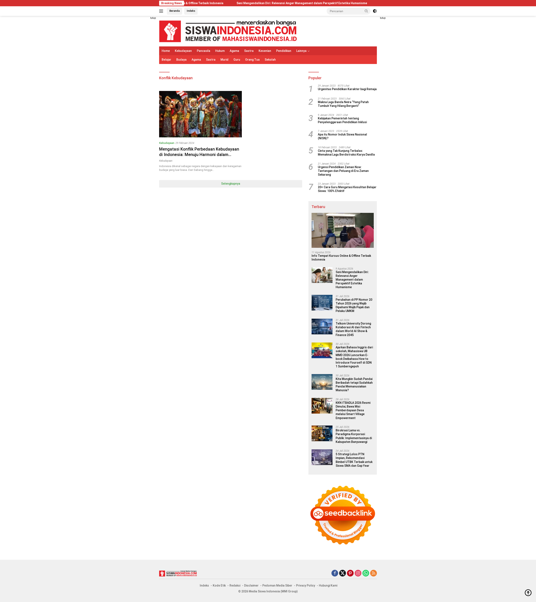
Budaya (181, 59)
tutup (153, 18)
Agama (234, 50)
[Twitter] (342, 573)
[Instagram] (358, 573)
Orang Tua (252, 59)
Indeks (191, 10)
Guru (236, 59)
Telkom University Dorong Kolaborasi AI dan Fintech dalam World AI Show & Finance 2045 (353, 329)
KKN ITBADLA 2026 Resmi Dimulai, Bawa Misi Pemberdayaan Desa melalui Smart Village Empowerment (353, 410)
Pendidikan (283, 50)
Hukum (220, 50)
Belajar (166, 59)
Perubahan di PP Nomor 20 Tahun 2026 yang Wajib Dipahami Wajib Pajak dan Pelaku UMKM (354, 305)
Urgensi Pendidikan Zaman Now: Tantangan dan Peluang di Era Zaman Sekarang (343, 170)
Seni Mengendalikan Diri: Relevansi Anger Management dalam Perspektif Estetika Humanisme (275, 3)
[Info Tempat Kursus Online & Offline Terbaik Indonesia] (343, 230)
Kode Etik (219, 585)
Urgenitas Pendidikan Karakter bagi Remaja (347, 89)
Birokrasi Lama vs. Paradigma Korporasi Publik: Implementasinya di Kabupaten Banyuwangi (354, 436)
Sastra (249, 50)
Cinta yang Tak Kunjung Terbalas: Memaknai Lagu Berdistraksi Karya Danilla (346, 152)
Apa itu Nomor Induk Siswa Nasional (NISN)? (342, 136)
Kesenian (265, 50)
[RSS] (373, 573)
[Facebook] (334, 573)
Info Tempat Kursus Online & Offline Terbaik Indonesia (341, 257)
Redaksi (234, 585)
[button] (366, 11)
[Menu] (162, 11)
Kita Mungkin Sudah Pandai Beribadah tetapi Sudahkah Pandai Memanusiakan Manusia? (354, 384)
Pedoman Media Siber (277, 585)
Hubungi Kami (328, 585)
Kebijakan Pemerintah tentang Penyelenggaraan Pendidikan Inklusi (342, 120)
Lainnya (301, 50)
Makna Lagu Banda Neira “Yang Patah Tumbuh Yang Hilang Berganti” (343, 103)
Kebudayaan (183, 50)
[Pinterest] (350, 573)
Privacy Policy (305, 585)
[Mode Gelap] (375, 11)
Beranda (174, 10)
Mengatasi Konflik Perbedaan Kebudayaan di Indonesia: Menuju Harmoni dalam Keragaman (199, 154)
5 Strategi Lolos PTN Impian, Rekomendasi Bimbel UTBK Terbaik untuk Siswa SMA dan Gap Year (354, 459)
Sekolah (270, 59)
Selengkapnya (230, 183)
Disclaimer (251, 585)
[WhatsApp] (365, 573)
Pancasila (203, 50)
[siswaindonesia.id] (228, 31)
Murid (224, 59)
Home (166, 50)
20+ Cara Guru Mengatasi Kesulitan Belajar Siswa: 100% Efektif (347, 189)
